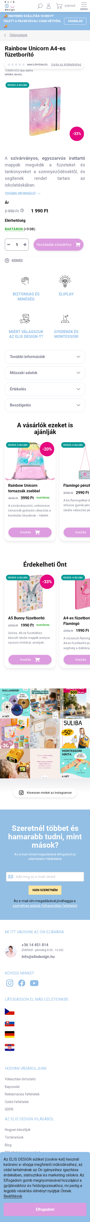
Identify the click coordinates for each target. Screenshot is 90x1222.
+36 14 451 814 (35, 945)
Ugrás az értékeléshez (66, 64)
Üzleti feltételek (17, 1102)
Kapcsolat (12, 1087)
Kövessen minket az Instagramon (49, 792)
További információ (20, 193)
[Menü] (84, 6)
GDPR (9, 1109)
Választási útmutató (20, 1079)
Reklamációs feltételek (22, 1094)
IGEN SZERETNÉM (45, 890)
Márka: (13, 74)
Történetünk (14, 1137)
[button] (30, 506)
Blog (8, 1145)
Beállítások (13, 1196)
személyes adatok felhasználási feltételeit (45, 906)
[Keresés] (40, 6)
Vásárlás (75, 21)
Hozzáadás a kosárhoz (54, 245)
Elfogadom (45, 1209)
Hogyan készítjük (17, 1130)
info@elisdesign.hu (38, 957)
